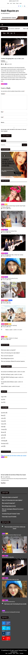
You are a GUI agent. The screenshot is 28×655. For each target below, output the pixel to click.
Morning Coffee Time (5, 301)
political (2, 435)
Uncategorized (4, 443)
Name (2, 111)
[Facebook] (18, 6)
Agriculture (3, 412)
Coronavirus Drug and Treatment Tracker (11, 514)
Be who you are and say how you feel (9, 278)
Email (2, 117)
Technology (3, 440)
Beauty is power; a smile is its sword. (9, 338)
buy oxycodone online (5, 382)
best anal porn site (5, 371)
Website (2, 122)
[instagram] (22, 6)
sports (20, 3)
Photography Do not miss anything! (9, 325)
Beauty (17, 3)
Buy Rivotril (3, 374)
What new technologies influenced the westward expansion (13, 361)
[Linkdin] (24, 6)
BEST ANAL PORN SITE (5, 377)
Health (2, 426)
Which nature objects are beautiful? (8, 350)
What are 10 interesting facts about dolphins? (10, 353)
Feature (14, 3)
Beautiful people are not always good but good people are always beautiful (13, 206)
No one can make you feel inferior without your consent (13, 475)
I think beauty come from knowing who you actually (11, 612)
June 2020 (3, 402)
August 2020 (3, 396)
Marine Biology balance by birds (7, 358)
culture (2, 418)
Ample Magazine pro (10, 10)
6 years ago (4, 208)
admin (10, 208)
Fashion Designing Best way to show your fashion (12, 255)
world (11, 3)
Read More (3, 483)
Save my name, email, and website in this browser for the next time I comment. (13, 130)
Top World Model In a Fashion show (9, 231)
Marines (2, 432)
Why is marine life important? (7, 355)
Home (8, 3)
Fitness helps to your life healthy (9, 516)
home (2, 386)
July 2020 (3, 399)
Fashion (5, 83)
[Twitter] (20, 6)
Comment (3, 93)
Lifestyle (10, 300)
